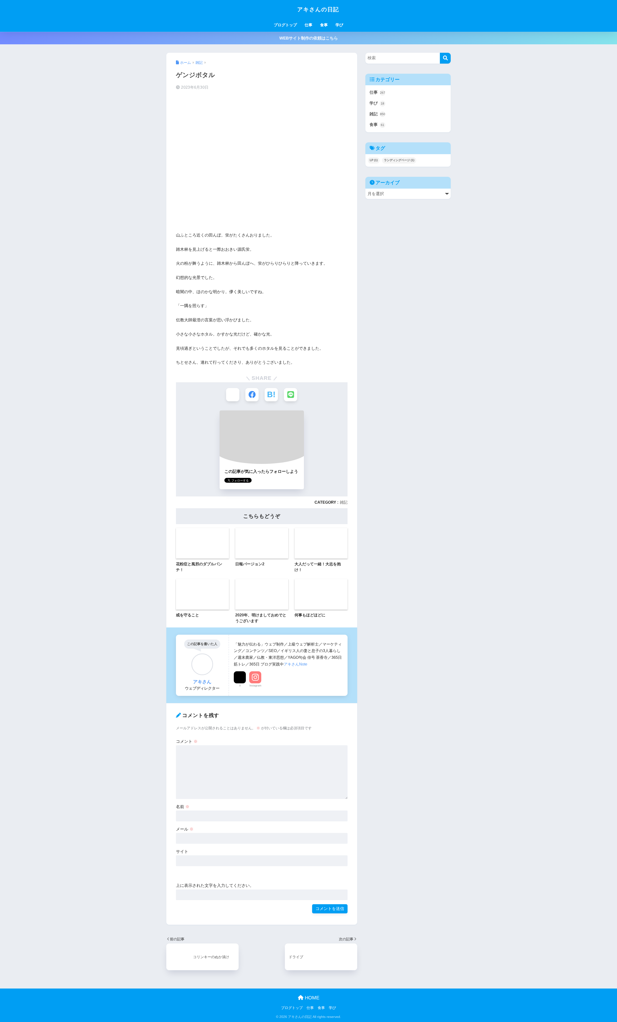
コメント (187, 741)
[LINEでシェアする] (290, 394)
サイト (182, 851)
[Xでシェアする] (232, 394)
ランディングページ (399, 160)
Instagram (255, 685)
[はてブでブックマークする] (271, 394)
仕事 (308, 25)
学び (339, 25)
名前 (182, 806)
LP (374, 160)
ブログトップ (285, 25)
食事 (324, 25)
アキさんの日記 (317, 9)
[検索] (445, 58)
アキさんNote (295, 664)
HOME (311, 997)
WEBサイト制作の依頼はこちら (308, 38)
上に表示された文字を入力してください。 (215, 885)
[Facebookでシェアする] (252, 394)
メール (185, 829)
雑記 (344, 502)
